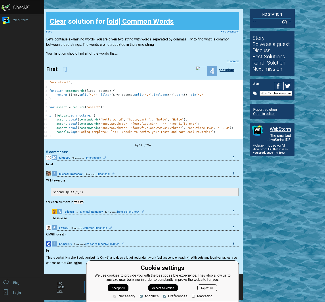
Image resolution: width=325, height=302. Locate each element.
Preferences (177, 296)
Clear (58, 21)
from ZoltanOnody (128, 211)
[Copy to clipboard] (256, 93)
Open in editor (264, 114)
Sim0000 (64, 157)
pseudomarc (228, 70)
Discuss (261, 50)
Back (49, 31)
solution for (112, 21)
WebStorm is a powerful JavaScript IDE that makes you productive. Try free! (270, 149)
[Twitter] (287, 86)
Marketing (204, 296)
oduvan (69, 211)
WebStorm (280, 129)
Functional (103, 174)
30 (54, 158)
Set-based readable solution (102, 244)
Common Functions (95, 227)
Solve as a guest (271, 44)
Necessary (127, 296)
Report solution (265, 109)
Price (60, 291)
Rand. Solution (268, 63)
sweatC (64, 227)
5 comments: (57, 152)
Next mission (267, 69)
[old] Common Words (140, 21)
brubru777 (65, 244)
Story (258, 38)
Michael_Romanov (70, 174)
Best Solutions (268, 57)
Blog (59, 283)
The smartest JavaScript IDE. (279, 138)
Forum (61, 287)
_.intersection (93, 157)
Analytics (152, 296)
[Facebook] (278, 86)
